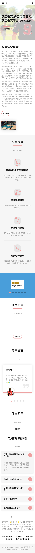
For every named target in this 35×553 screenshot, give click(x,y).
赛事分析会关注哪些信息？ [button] (13, 479)
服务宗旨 (9, 539)
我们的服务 (6, 29)
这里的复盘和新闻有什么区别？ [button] (13, 489)
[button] (31, 31)
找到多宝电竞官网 (22, 539)
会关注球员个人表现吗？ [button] (12, 508)
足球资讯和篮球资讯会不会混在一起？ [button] (14, 455)
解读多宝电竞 (7, 536)
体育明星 (29, 536)
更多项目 (17, 336)
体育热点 (19, 536)
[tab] (17, 455)
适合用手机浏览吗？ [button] (11, 499)
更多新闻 (17, 429)
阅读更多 (6, 113)
